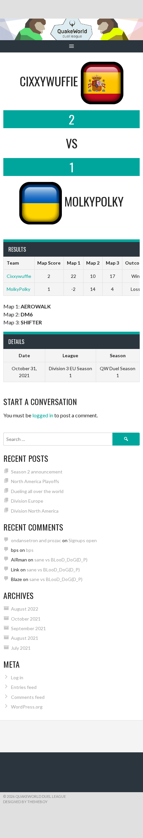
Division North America (35, 511)
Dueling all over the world (37, 491)
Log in (17, 677)
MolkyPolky (18, 289)
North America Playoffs (35, 481)
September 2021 (28, 628)
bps (30, 550)
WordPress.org (27, 707)
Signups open (83, 540)
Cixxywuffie (19, 276)
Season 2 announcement (37, 471)
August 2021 (24, 638)
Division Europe (27, 501)
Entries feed (24, 687)
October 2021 (26, 619)
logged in (42, 415)
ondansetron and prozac (36, 540)
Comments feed (28, 697)
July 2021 (21, 648)
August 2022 (24, 609)
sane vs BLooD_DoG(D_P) (60, 559)
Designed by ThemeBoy (25, 801)
